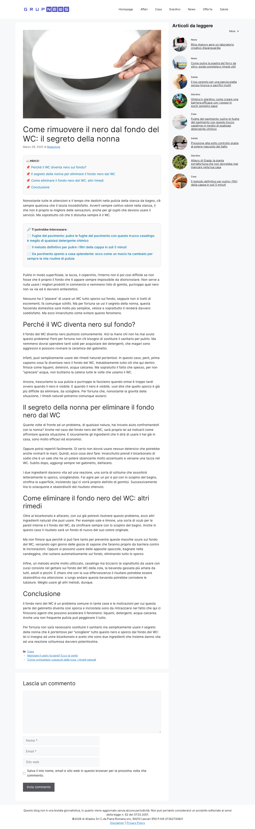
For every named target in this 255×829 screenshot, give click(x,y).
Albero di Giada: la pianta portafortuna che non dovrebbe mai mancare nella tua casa (214, 164)
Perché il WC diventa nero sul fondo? (58, 167)
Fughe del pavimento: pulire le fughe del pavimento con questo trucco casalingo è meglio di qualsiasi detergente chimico (215, 124)
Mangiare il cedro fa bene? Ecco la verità (52, 655)
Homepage (126, 9)
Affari (144, 9)
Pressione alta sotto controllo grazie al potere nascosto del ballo (215, 144)
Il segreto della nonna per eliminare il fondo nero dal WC (73, 174)
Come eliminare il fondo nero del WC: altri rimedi (67, 180)
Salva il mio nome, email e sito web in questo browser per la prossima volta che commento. (86, 773)
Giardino (175, 9)
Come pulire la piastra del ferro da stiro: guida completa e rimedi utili (213, 64)
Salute (224, 9)
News (191, 9)
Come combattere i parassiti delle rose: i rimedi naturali (61, 659)
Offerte (207, 9)
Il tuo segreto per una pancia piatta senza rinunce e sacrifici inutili (214, 83)
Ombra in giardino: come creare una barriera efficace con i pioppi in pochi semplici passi (214, 102)
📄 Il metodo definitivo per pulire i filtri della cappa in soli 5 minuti (77, 247)
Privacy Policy (136, 823)
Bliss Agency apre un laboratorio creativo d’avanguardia (212, 46)
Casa (158, 9)
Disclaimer (117, 823)
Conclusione (40, 187)
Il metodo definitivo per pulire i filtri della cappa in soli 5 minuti (214, 183)
